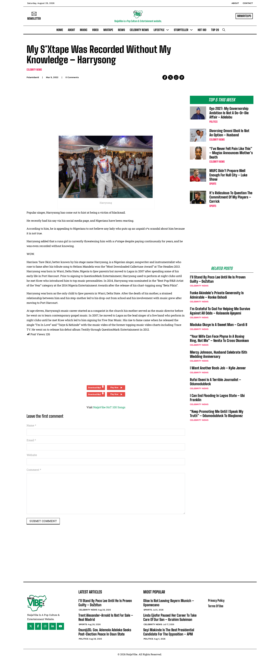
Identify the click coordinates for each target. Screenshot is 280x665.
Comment (34, 470)
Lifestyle (159, 30)
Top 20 (215, 30)
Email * (31, 440)
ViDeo (95, 30)
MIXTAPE (108, 30)
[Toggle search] (224, 30)
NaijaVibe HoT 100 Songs (109, 407)
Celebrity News (139, 30)
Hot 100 (202, 30)
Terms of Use (215, 606)
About (235, 3)
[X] (170, 77)
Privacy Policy (216, 600)
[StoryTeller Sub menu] (191, 29)
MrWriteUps (244, 16)
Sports (212, 183)
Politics (213, 121)
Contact (248, 3)
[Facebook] (164, 77)
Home (59, 30)
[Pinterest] (181, 77)
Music (83, 30)
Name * (31, 425)
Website (32, 455)
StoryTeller (181, 30)
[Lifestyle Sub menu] (167, 29)
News (121, 30)
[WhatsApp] (176, 77)
